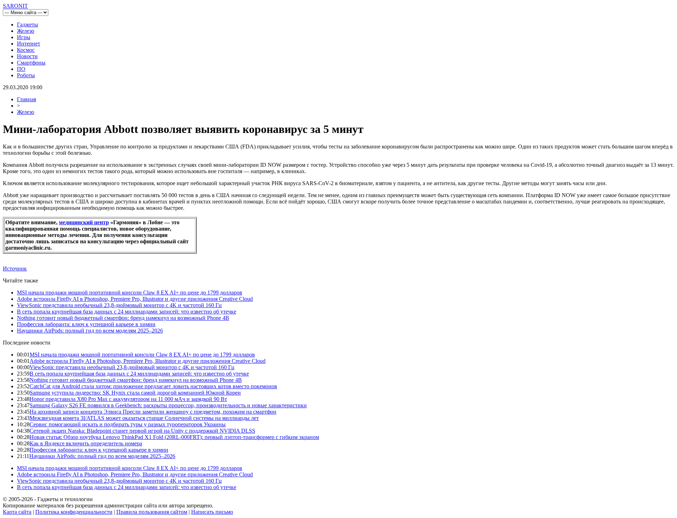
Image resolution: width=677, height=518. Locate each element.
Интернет (28, 44)
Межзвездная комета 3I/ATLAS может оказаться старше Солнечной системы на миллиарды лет (144, 418)
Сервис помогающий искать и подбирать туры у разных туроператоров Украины (128, 424)
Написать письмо (212, 512)
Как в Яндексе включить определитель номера (86, 443)
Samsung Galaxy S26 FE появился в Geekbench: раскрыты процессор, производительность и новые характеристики (168, 405)
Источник (15, 269)
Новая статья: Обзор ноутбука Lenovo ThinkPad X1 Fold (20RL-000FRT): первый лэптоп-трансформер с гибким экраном (174, 437)
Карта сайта (17, 512)
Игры (23, 37)
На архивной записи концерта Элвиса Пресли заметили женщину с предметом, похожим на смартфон (153, 412)
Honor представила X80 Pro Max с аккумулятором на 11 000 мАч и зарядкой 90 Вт (128, 399)
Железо (25, 31)
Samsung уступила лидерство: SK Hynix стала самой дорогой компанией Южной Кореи (135, 393)
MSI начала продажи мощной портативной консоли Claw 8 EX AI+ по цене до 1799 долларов (129, 292)
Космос (26, 50)
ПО (21, 69)
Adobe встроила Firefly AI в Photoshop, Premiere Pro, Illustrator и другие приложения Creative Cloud (135, 299)
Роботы (26, 75)
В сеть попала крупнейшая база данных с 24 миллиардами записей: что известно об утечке (126, 312)
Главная (26, 99)
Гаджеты (27, 25)
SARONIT (15, 6)
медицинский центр (84, 222)
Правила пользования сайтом (151, 512)
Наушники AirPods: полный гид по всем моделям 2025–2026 (90, 331)
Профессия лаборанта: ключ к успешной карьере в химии (86, 324)
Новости (27, 56)
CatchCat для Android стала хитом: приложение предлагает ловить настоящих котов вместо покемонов (153, 386)
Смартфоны (31, 63)
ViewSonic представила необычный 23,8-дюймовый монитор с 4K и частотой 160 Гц (119, 305)
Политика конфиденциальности (73, 512)
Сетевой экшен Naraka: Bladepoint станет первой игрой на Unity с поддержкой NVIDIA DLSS (142, 431)
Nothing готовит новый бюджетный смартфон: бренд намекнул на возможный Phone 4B (123, 318)
